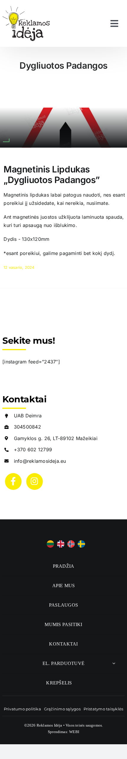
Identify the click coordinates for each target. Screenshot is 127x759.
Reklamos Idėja (49, 725)
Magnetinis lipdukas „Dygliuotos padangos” (52, 174)
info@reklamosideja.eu (40, 461)
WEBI (74, 732)
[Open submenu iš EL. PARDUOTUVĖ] (114, 663)
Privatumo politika (22, 709)
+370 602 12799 (33, 449)
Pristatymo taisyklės (103, 709)
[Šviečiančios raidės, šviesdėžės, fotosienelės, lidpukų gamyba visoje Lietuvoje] (26, 8)
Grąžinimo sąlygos (62, 709)
